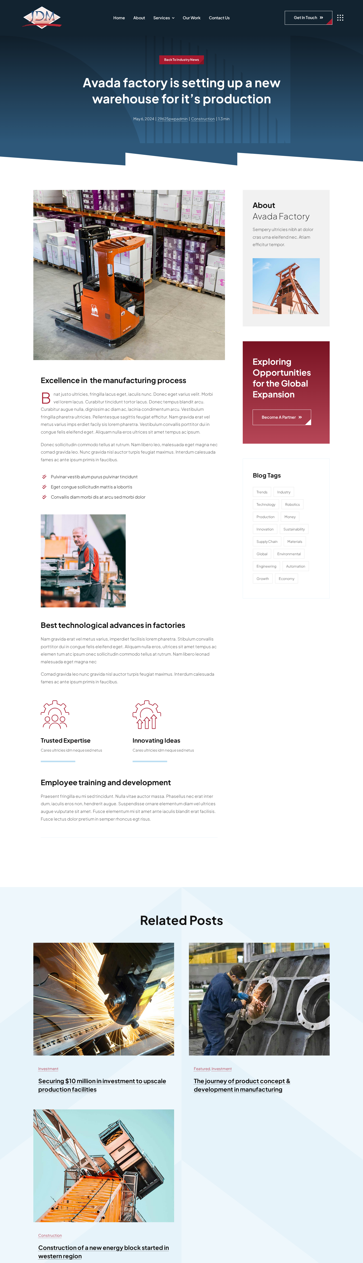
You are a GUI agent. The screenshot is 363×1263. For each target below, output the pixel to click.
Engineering (266, 566)
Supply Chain (267, 541)
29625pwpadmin (173, 118)
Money (290, 516)
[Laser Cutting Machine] (103, 944)
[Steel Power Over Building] (286, 260)
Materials (294, 541)
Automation (295, 566)
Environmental (289, 553)
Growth (263, 578)
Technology (266, 504)
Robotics (292, 504)
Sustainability (294, 529)
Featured (202, 1068)
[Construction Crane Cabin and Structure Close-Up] (103, 1111)
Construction (203, 118)
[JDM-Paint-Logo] (41, 7)
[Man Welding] (259, 944)
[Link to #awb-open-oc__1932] (340, 18)
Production (266, 516)
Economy (286, 578)
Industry (283, 492)
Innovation (265, 529)
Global (262, 553)
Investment (48, 1068)
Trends (262, 492)
